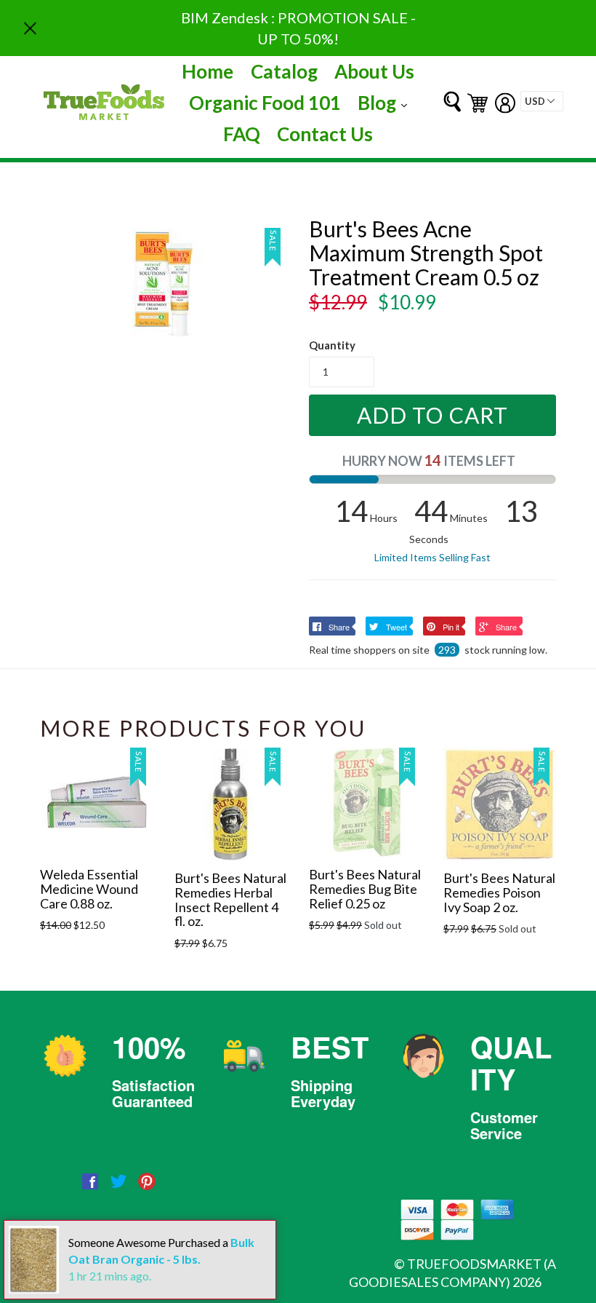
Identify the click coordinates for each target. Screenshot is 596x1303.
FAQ (241, 134)
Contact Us (325, 134)
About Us (374, 71)
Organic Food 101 (265, 102)
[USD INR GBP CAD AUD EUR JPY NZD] (541, 101)
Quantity (332, 345)
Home (207, 71)
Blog (386, 102)
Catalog (284, 71)
